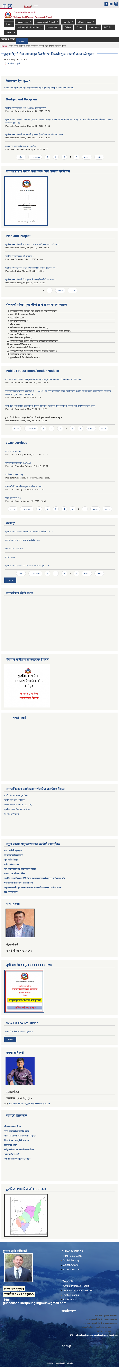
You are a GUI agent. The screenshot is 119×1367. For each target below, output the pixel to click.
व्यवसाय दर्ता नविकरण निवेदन (14, 873)
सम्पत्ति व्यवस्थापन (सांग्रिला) (14, 800)
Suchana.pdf (13, 63)
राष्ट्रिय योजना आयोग (12, 1154)
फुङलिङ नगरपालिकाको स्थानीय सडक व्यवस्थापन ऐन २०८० (27, 566)
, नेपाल (18, 1126)
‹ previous (35, 157)
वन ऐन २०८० (10, 557)
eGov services (83, 22)
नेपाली (36, 6)
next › (87, 157)
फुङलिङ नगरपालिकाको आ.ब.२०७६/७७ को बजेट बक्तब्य (25, 108)
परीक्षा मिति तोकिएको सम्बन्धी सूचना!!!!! (19, 1031)
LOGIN (106, 27)
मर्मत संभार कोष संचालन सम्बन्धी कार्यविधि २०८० (22, 540)
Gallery (68, 27)
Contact (80, 27)
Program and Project (44, 22)
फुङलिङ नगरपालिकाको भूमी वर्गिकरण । (19, 256)
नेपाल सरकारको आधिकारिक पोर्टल (16, 1131)
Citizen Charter (71, 1265)
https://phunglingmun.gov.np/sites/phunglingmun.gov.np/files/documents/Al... (39, 87)
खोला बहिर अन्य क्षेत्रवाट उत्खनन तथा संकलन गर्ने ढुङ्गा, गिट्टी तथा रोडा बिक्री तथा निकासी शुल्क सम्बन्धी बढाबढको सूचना (50, 406)
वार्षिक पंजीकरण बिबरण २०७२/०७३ (18, 463)
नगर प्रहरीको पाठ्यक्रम (13, 850)
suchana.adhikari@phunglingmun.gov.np (29, 1104)
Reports (65, 22)
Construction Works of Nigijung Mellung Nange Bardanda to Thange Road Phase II (43, 379)
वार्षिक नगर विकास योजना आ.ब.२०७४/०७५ (21, 146)
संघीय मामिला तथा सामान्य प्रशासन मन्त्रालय (20, 1136)
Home (9, 24)
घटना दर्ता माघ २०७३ (13, 451)
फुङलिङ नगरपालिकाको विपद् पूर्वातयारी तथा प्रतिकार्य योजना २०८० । (30, 279)
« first (21, 157)
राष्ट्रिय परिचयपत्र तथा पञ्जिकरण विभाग (19, 1149)
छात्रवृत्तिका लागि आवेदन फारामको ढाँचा (18, 883)
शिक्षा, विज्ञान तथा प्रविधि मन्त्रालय (16, 1140)
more (11, 41)
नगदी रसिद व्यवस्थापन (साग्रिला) (16, 795)
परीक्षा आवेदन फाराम (11, 864)
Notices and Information (27, 27)
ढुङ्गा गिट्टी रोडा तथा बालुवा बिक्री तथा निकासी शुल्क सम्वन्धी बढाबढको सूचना (33, 417)
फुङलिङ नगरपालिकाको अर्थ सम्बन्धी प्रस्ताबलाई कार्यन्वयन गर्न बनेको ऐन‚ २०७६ (34, 134)
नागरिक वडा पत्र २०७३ (14, 474)
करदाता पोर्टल (94, 27)
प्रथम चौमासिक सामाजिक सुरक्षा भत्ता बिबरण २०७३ (23, 486)
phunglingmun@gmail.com (107, 1335)
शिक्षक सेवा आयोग (10, 1145)
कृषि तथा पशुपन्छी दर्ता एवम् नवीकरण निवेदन (20, 869)
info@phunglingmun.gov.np (86, 1335)
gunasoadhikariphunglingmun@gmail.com (34, 1303)
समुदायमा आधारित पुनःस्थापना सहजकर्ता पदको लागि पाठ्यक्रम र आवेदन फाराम (32, 887)
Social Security (71, 1260)
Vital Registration (72, 1256)
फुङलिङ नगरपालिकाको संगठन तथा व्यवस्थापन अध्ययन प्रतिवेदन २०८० (31, 268)
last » (99, 157)
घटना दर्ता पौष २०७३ (13, 498)
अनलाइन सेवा (51, 27)
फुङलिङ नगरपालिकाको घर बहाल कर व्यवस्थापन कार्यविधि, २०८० (29, 532)
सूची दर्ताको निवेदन (11, 860)
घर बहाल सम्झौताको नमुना (13, 855)
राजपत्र (8, 32)
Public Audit (69, 1299)
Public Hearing (71, 1295)
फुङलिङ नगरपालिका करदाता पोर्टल (17, 809)
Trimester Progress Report (77, 1290)
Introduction (21, 22)
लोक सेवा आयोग (10, 1126)
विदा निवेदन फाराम (10, 892)
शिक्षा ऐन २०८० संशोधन (14, 549)
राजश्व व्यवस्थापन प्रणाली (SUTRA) (18, 804)
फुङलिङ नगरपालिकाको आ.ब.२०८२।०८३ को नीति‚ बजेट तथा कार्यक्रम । (32, 244)
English (27, 6)
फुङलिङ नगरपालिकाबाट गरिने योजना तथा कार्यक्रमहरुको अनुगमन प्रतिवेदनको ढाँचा (34, 878)
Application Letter (72, 1269)
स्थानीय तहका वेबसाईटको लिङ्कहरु (17, 1159)
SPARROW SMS (12, 814)
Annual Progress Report (76, 1286)
